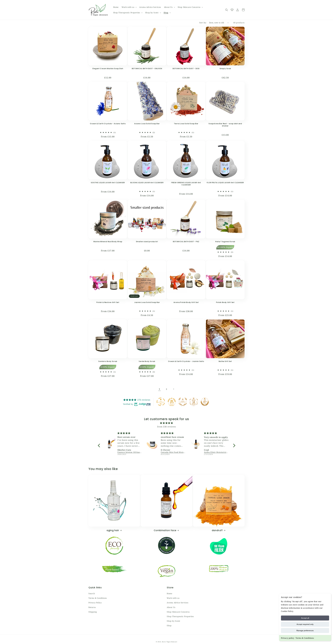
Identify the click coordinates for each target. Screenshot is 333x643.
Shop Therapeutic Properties (180, 616)
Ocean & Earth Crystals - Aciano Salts (108, 124)
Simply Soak (225, 69)
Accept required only (305, 624)
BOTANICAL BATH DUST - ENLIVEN (147, 69)
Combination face (165, 530)
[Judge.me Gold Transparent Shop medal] (161, 402)
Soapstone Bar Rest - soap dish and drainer (225, 125)
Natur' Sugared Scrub (225, 242)
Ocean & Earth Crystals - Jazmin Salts (186, 361)
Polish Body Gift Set (225, 302)
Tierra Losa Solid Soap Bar (186, 124)
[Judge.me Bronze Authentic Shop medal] (183, 402)
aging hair (113, 530)
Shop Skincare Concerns (178, 612)
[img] (167, 423)
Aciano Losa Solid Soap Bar (147, 124)
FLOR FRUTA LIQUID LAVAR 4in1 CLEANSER (225, 183)
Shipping (92, 612)
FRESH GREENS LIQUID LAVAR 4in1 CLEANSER (186, 184)
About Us (171, 607)
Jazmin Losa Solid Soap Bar (147, 302)
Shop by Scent (173, 621)
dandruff (217, 530)
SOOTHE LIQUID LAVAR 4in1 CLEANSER (108, 183)
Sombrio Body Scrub (107, 361)
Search (91, 593)
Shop (169, 625)
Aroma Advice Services (177, 602)
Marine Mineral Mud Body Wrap (107, 242)
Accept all (305, 618)
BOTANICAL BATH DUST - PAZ (186, 242)
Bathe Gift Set (225, 361)
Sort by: (203, 22)
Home (169, 593)
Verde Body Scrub (147, 361)
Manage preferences (305, 630)
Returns (92, 607)
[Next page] (173, 389)
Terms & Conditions (305, 638)
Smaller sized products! (147, 242)
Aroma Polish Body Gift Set (186, 302)
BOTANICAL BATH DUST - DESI (186, 69)
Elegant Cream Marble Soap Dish (107, 69)
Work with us (173, 598)
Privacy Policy (95, 602)
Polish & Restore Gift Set (107, 302)
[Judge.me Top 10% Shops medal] (205, 402)
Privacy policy (287, 638)
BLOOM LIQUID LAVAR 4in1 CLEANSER (146, 183)
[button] (129, 7)
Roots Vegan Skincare (169, 642)
